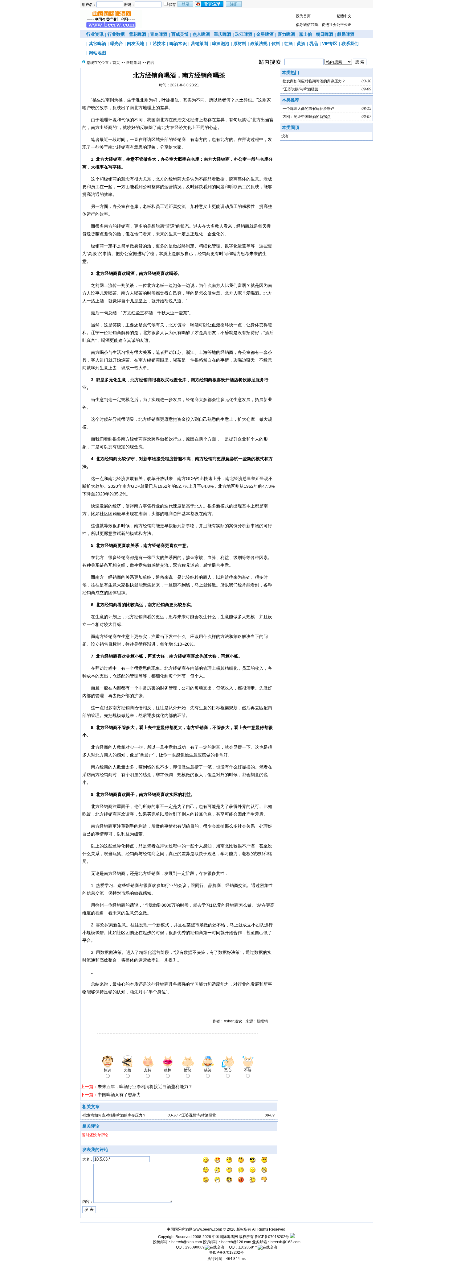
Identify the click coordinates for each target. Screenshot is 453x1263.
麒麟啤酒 (345, 34)
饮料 (275, 43)
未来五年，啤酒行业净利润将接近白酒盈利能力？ (145, 1086)
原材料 (239, 43)
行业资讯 (95, 34)
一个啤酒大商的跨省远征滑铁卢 (308, 108)
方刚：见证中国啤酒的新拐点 (307, 116)
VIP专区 (329, 43)
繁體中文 (344, 16)
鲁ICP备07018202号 (272, 1237)
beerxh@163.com (285, 1242)
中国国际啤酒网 (225, 1237)
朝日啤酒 (324, 34)
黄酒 (301, 43)
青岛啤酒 (158, 34)
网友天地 (135, 43)
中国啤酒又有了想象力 (119, 1094)
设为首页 (303, 16)
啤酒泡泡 (220, 43)
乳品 (313, 43)
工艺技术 (156, 43)
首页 (116, 62)
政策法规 (258, 43)
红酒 (288, 43)
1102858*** (248, 1247)
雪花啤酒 (137, 34)
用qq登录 (209, 4)
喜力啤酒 (286, 34)
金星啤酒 (265, 34)
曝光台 (116, 43)
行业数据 (116, 34)
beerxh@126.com (236, 1242)
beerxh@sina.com (186, 1242)
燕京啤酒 (201, 34)
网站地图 (97, 52)
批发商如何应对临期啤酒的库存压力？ (114, 1115)
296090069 (195, 1247)
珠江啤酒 (243, 34)
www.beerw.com (207, 1229)
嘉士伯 (305, 34)
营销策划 (199, 43)
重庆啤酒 (222, 34)
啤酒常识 (178, 43)
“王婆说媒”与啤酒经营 (198, 1115)
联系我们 (350, 43)
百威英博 (180, 34)
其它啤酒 (97, 43)
